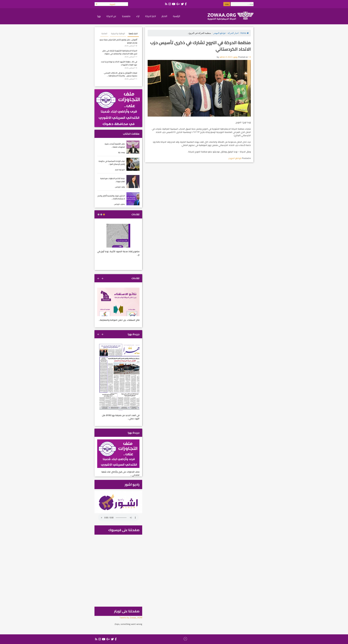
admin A (223, 57)
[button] (111, 4)
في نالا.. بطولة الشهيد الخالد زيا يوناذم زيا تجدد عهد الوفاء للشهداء (119, 63)
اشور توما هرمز (120, 169)
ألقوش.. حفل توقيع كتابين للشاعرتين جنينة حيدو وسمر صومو (118, 41)
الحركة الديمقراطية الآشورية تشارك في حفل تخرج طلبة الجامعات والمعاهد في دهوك (119, 52)
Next (98, 278)
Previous (102, 278)
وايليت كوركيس (120, 186)
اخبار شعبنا (133, 33)
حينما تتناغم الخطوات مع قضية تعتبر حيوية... (112, 179)
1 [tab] (104, 214)
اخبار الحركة (233, 33)
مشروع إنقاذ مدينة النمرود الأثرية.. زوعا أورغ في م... (118, 253)
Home (243, 33)
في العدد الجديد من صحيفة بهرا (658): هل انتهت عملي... (120, 417)
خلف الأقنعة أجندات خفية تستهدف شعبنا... (115, 145)
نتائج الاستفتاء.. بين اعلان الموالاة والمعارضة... (119, 320)
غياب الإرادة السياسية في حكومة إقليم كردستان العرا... (112, 162)
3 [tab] (98, 214)
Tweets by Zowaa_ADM (130, 617)
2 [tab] (101, 214)
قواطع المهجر (219, 33)
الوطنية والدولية (118, 33)
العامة (104, 33)
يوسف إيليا (121, 152)
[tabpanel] (118, 242)
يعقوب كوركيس (119, 204)
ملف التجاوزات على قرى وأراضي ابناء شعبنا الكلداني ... (120, 473)
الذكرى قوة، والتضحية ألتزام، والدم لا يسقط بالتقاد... (111, 197)
